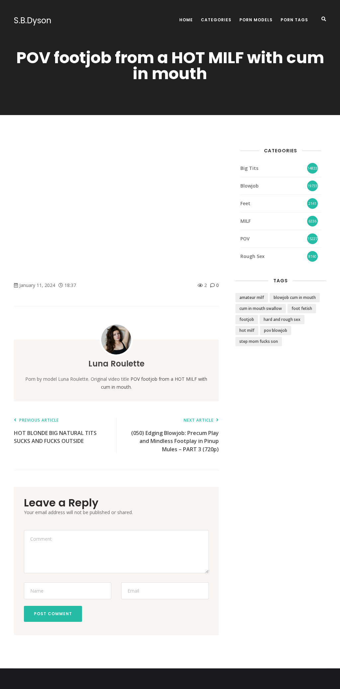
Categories (216, 20)
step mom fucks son (258, 341)
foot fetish (302, 308)
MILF (245, 221)
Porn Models (256, 20)
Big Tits (249, 168)
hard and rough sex (282, 319)
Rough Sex (252, 256)
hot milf (246, 330)
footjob (246, 319)
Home (186, 20)
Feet (245, 203)
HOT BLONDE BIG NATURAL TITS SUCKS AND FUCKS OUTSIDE (55, 431)
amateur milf (251, 297)
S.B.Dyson (32, 21)
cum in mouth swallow (260, 308)
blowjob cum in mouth (295, 297)
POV (245, 238)
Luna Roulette (116, 363)
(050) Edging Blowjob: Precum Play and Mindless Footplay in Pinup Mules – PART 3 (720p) (174, 435)
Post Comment (53, 614)
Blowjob (249, 186)
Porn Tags (294, 20)
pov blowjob (275, 330)
